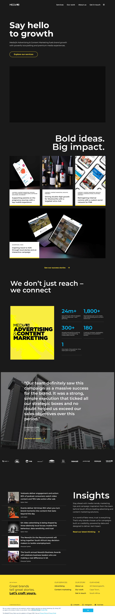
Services (59, 5)
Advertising (60, 586)
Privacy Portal (52, 613)
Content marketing (63, 590)
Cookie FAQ (44, 610)
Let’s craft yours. (23, 593)
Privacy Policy (43, 613)
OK (88, 610)
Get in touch (95, 5)
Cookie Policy (36, 610)
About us (82, 5)
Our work (71, 5)
